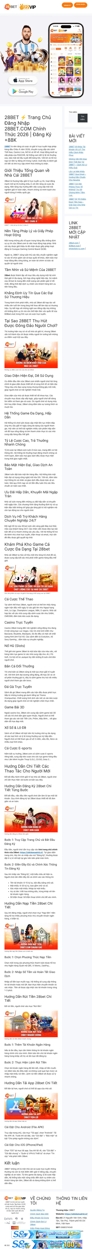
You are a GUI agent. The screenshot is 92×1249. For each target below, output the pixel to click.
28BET (7, 146)
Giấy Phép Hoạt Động (40, 1228)
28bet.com (74, 243)
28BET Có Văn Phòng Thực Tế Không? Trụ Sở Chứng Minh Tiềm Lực (77, 189)
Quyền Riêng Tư (37, 1210)
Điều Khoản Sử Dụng (39, 1218)
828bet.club (74, 246)
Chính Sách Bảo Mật (39, 1214)
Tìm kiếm (73, 112)
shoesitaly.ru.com (77, 249)
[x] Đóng (15, 1228)
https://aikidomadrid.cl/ (31, 852)
